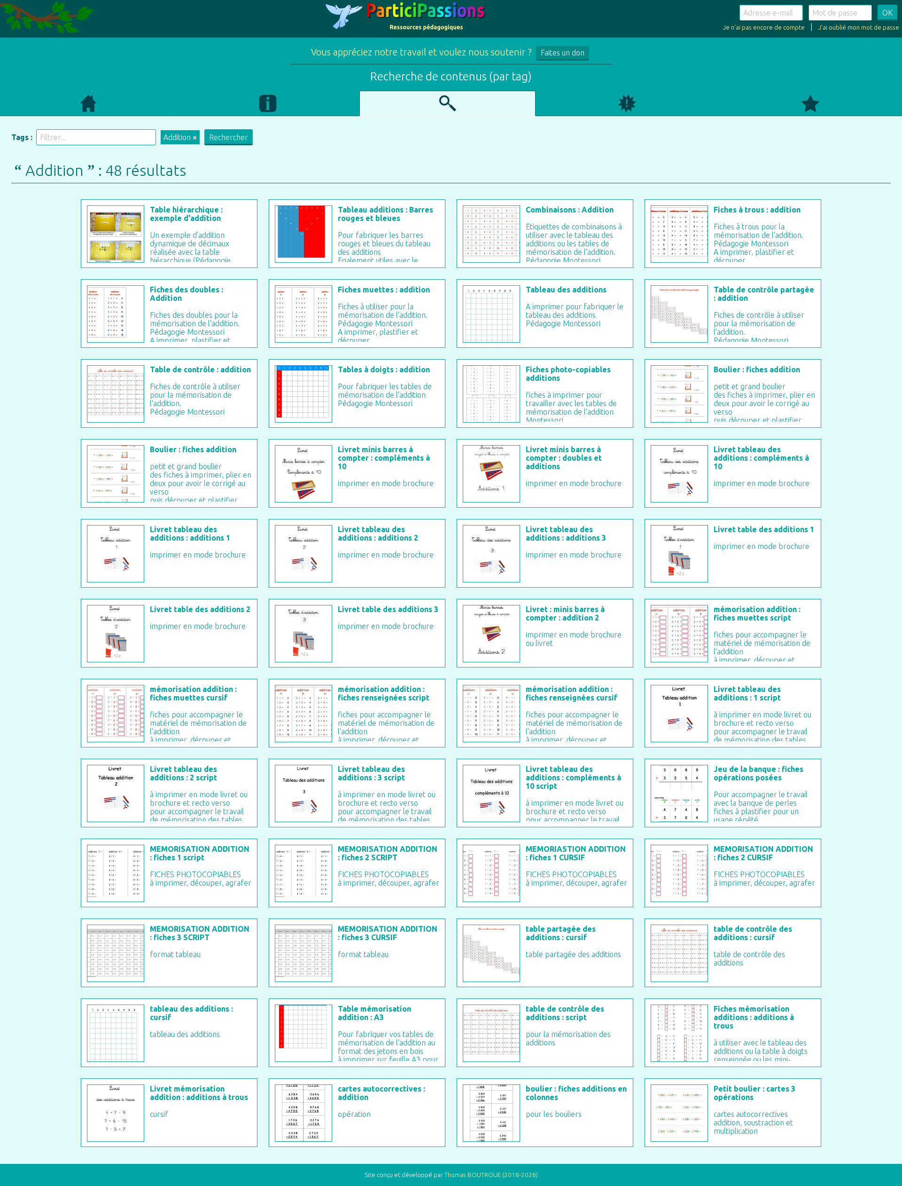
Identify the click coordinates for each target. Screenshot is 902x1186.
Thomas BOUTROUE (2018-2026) (491, 1174)
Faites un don (562, 52)
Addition (177, 137)
